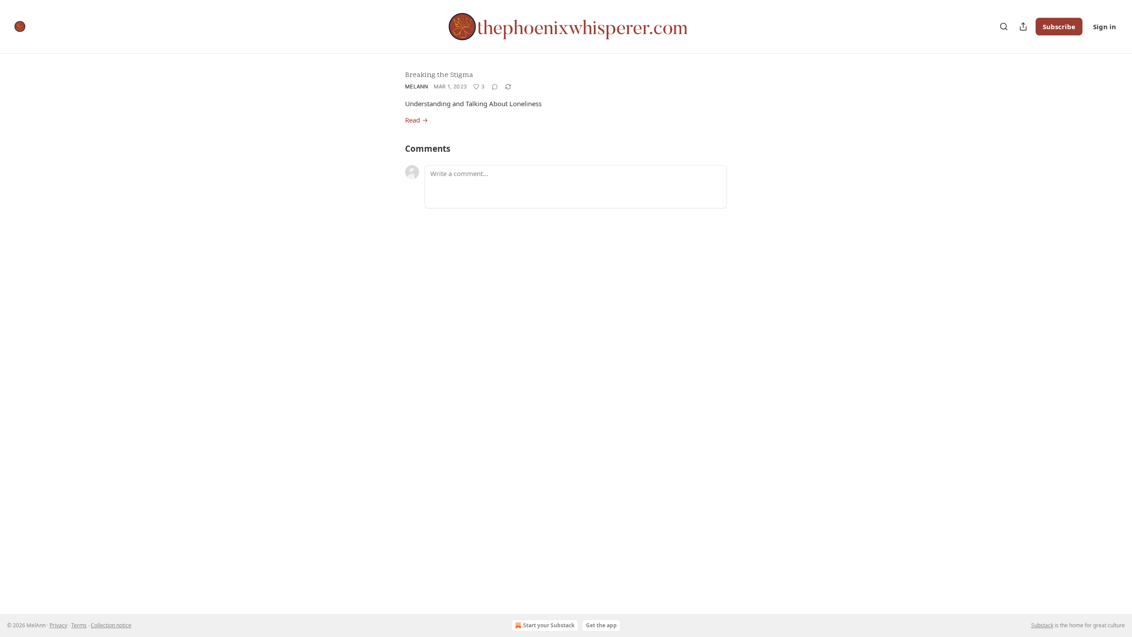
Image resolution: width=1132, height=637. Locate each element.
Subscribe (1059, 26)
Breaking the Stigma (439, 75)
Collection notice (111, 625)
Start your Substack (548, 625)
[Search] (1004, 26)
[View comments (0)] (495, 86)
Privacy (58, 625)
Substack (1042, 625)
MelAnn (416, 86)
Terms (79, 625)
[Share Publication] (1023, 26)
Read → (416, 119)
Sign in (1104, 26)
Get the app (601, 625)
